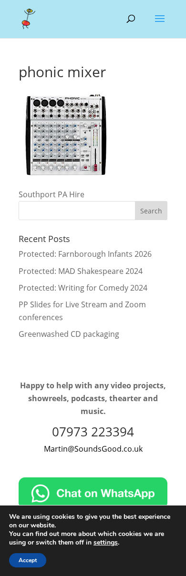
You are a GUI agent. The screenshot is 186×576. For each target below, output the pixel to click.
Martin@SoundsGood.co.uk (93, 449)
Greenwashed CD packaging (69, 334)
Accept (28, 560)
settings (105, 542)
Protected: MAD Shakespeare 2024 (81, 271)
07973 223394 (93, 431)
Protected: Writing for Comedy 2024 (83, 288)
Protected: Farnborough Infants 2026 (85, 254)
